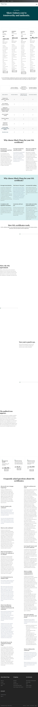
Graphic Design (28, 685)
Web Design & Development (31, 680)
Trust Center (3, 683)
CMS (27, 683)
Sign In (2, 696)
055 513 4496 (4, 1)
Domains (14, 680)
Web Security (15, 683)
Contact (12, 1)
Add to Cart (5, 72)
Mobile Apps (28, 682)
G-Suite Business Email (17, 685)
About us (2, 680)
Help (8, 1)
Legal (2, 685)
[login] (35, 1)
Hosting (14, 682)
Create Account (3, 694)
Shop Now (6, 470)
